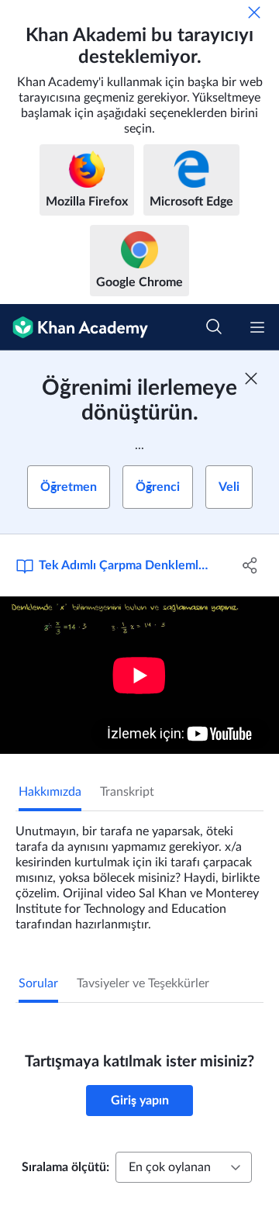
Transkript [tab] (127, 792)
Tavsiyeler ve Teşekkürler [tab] (143, 983)
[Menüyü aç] (257, 327)
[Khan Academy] (74, 327)
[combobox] (183, 1167)
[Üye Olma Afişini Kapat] (251, 378)
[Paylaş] (250, 565)
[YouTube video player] (139, 675)
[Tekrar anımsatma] (254, 12)
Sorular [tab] (38, 983)
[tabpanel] (140, 871)
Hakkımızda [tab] (50, 792)
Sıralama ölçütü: (65, 1167)
